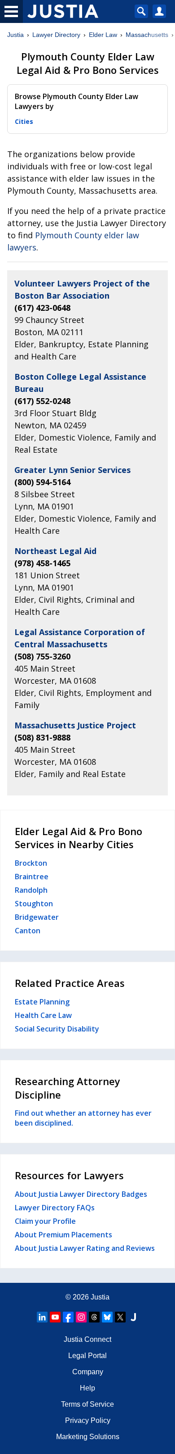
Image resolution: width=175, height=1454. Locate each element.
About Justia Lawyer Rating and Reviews (85, 1248)
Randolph (31, 890)
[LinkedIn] (42, 1317)
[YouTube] (55, 1317)
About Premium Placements (63, 1235)
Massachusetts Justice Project (75, 725)
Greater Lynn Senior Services (72, 469)
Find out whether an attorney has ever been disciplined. (83, 1118)
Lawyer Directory (56, 34)
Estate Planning (42, 1002)
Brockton (31, 863)
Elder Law (103, 34)
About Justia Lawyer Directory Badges (81, 1194)
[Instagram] (81, 1317)
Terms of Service (87, 1404)
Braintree (31, 876)
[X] (120, 1317)
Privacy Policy (87, 1420)
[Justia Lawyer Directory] (133, 1317)
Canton (27, 931)
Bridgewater (37, 917)
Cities (24, 121)
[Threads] (94, 1317)
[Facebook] (68, 1317)
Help (87, 1388)
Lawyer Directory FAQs (55, 1208)
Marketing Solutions (87, 1436)
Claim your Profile (45, 1221)
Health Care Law (43, 1015)
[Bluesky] (107, 1317)
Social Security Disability (57, 1029)
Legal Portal (87, 1355)
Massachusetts (147, 34)
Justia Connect (87, 1339)
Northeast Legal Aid (55, 550)
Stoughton (34, 904)
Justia (15, 34)
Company (87, 1372)
